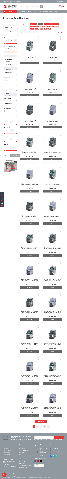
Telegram (54, 456)
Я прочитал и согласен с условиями (49, 439)
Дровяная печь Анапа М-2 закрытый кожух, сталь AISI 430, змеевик (52, 280)
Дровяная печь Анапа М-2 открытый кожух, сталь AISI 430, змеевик (52, 376)
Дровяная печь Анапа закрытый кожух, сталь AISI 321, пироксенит (52, 151)
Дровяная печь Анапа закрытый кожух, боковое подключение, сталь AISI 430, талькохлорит (52, 120)
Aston (41, 28)
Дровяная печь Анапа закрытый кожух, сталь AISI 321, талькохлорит (29, 183)
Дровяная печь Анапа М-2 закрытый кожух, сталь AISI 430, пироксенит (29, 312)
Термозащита (22, 463)
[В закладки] (38, 37)
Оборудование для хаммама (25, 459)
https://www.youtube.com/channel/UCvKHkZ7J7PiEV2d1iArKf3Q (38, 461)
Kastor (54, 24)
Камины (20, 454)
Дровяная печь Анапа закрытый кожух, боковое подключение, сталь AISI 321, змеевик (30, 56)
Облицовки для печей (24, 450)
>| (48, 426)
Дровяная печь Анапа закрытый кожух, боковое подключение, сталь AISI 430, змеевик (52, 88)
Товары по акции (7, 454)
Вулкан (45, 28)
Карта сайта (6, 464)
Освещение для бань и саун (25, 465)
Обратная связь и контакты (9, 466)
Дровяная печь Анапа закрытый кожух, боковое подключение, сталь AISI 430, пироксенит (30, 120)
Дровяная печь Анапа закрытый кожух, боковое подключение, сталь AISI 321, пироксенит (52, 56)
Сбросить (8, 33)
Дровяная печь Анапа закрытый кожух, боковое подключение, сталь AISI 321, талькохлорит (30, 88)
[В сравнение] (38, 39)
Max (51, 456)
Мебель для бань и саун (24, 461)
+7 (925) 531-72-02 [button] (57, 448)
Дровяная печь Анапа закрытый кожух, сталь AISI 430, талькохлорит (52, 215)
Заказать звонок (48, 7)
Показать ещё (41, 421)
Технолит (36, 26)
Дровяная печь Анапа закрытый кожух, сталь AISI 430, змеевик (52, 183)
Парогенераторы (22, 452)
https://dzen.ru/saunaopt (41, 461)
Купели (20, 458)
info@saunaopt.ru (56, 451)
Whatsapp (56, 456)
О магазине (22, 11)
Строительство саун (7, 452)
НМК (58, 24)
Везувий (47, 26)
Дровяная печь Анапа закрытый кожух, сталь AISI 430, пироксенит (30, 215)
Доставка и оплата (31, 11)
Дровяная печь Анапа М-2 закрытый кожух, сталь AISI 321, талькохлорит (29, 280)
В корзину (29, 63)
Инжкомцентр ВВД (55, 26)
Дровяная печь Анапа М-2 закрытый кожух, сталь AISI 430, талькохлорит (52, 312)
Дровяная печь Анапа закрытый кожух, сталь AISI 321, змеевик (29, 151)
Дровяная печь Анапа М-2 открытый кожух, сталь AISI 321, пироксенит (52, 344)
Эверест (37, 28)
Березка (49, 24)
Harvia (32, 26)
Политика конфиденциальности (46, 439)
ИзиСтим (40, 24)
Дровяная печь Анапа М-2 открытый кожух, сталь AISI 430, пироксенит (30, 408)
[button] (2, 204)
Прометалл (42, 26)
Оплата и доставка (7, 450)
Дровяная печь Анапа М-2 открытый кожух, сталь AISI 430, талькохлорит (52, 408)
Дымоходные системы (24, 456)
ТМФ (45, 24)
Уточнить (14, 33)
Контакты (32, 14)
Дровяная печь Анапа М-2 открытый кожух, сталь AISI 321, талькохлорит (30, 376)
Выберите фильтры (15, 155)
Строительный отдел (43, 11)
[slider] (5, 43)
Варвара (32, 28)
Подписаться (58, 437)
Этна (50, 28)
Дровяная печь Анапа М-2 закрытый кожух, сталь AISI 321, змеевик (29, 248)
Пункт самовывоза (24, 14)
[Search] (41, 6)
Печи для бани (22, 448)
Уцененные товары (7, 456)
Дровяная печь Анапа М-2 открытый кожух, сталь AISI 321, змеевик (30, 344)
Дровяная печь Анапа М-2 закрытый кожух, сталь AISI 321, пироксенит (52, 248)
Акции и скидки (53, 11)
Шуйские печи (33, 24)
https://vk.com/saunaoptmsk (35, 461)
